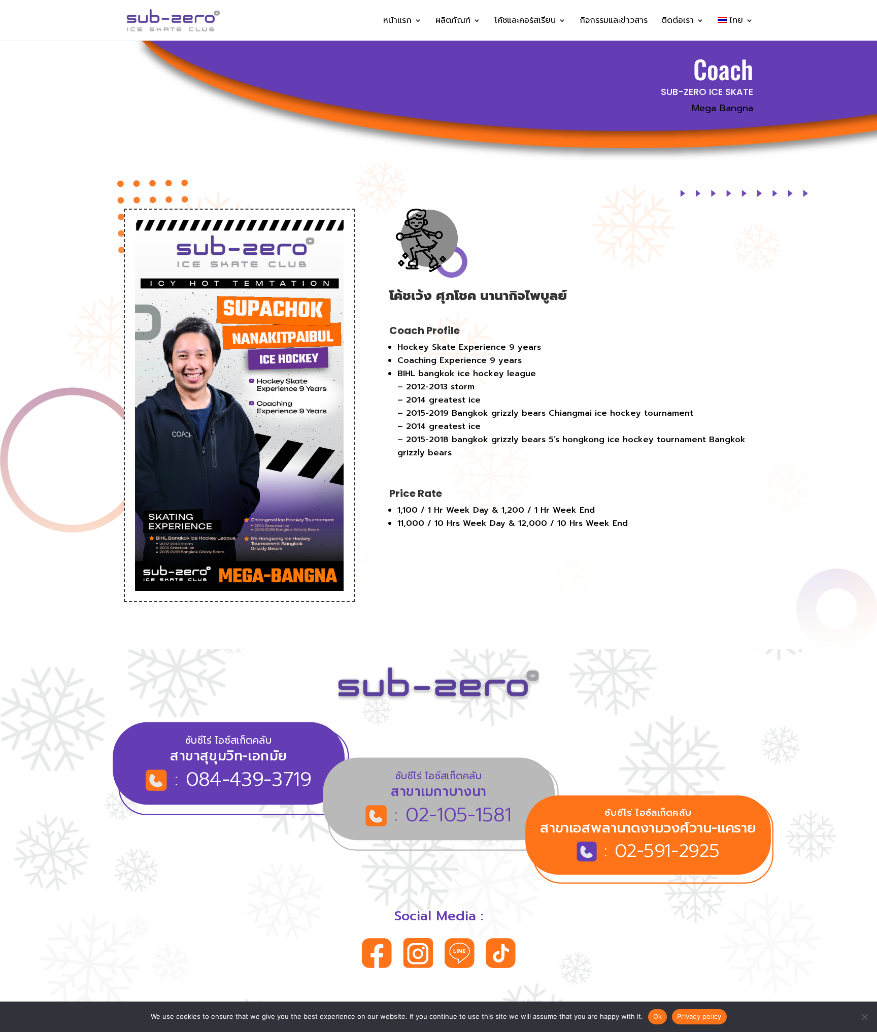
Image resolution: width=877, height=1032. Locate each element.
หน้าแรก (397, 21)
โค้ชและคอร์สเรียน (525, 21)
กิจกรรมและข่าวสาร (614, 21)
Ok (657, 1016)
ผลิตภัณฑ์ (452, 21)
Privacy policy (699, 1016)
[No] (864, 1017)
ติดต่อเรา (677, 21)
